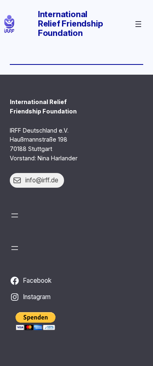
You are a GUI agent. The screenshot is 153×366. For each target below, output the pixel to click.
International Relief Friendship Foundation (70, 23)
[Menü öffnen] (138, 24)
